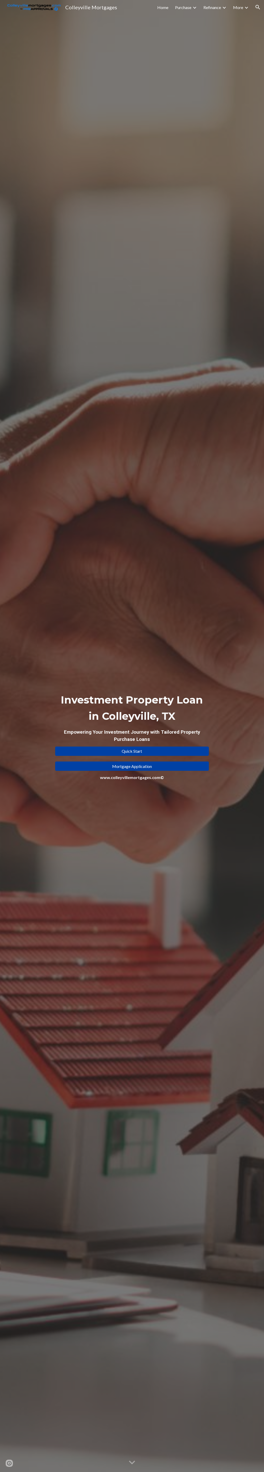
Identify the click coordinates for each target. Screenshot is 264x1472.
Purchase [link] (183, 7)
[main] (132, 717)
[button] (258, 7)
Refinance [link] (212, 7)
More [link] (238, 7)
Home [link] (162, 7)
